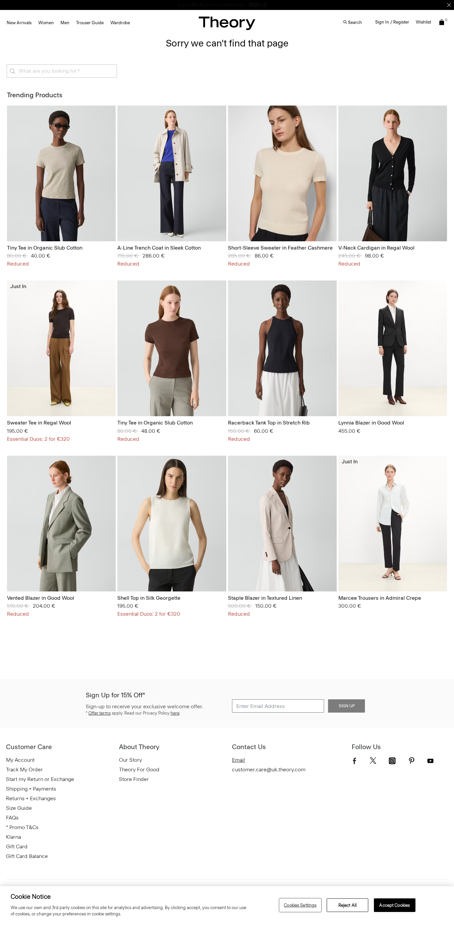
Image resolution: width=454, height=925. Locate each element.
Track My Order (24, 769)
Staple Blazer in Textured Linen (265, 598)
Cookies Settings (300, 904)
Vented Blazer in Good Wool (40, 598)
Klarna (13, 837)
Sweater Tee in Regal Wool (39, 423)
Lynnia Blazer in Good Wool (371, 423)
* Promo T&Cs (22, 827)
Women (46, 22)
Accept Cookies (394, 904)
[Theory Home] (227, 23)
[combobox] (62, 71)
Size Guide (19, 808)
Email (238, 760)
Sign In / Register (392, 22)
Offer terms (99, 713)
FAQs (12, 817)
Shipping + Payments (31, 789)
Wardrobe (120, 22)
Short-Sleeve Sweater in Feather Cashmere (280, 248)
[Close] (449, 5)
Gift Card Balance (27, 856)
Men (64, 22)
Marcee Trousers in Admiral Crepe (379, 598)
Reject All (347, 904)
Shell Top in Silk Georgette (148, 598)
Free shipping (195, 4)
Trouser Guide (90, 22)
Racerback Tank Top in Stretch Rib (269, 423)
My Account (20, 760)
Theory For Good (139, 769)
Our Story (130, 760)
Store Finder (134, 779)
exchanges (224, 4)
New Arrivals (19, 22)
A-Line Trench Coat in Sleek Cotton (159, 248)
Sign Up (347, 706)
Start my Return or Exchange (40, 779)
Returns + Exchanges (31, 798)
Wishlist (423, 22)
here (174, 713)
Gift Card (17, 846)
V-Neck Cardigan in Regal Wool (376, 248)
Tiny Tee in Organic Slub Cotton (44, 248)
